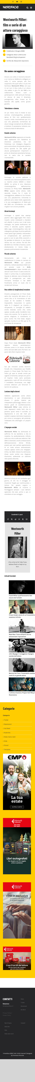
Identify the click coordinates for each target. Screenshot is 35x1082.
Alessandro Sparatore (21, 61)
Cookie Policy (7, 1015)
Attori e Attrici (18, 55)
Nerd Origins (14, 57)
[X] (11, 519)
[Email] (26, 519)
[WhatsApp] (19, 519)
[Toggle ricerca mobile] (27, 8)
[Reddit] (15, 519)
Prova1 (6, 745)
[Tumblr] (23, 519)
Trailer (6, 720)
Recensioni (8, 724)
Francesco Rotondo (18, 1055)
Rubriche (7, 733)
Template (7, 749)
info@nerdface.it (8, 1006)
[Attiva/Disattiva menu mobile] (31, 8)
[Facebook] (8, 519)
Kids (5, 741)
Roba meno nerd (9, 737)
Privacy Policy (7, 1013)
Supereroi (22, 57)
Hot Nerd (7, 728)
